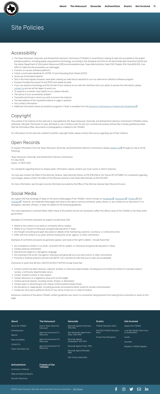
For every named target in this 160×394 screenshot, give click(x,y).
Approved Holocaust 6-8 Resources (49, 340)
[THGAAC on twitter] (131, 389)
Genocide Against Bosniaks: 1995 (79, 352)
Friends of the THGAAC (47, 365)
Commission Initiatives (20, 369)
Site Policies (78, 389)
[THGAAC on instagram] (124, 389)
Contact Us (15, 344)
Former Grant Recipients (106, 337)
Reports (14, 335)
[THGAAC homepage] (11, 8)
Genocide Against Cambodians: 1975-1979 (77, 340)
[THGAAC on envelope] (139, 389)
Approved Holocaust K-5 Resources (49, 334)
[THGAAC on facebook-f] (116, 389)
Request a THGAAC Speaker (135, 346)
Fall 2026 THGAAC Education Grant (107, 332)
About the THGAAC (18, 326)
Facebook (107, 199)
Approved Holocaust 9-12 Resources (50, 347)
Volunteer (128, 342)
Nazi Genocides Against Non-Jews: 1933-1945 (79, 334)
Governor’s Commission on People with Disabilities (111, 106)
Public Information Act (20, 349)
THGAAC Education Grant (106, 326)
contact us (19, 88)
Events (127, 337)
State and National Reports (22, 374)
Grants (128, 6)
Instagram (119, 199)
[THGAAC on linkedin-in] (146, 389)
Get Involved (143, 6)
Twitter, (131, 199)
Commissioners (17, 331)
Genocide (95, 6)
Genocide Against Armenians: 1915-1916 (79, 327)
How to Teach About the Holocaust (49, 327)
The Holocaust (78, 6)
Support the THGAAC (132, 326)
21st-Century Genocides (77, 357)
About (63, 6)
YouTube (15, 202)
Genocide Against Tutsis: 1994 (80, 346)
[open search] (155, 6)
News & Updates (18, 340)
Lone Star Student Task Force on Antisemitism (136, 332)
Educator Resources (19, 378)
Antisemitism (112, 6)
